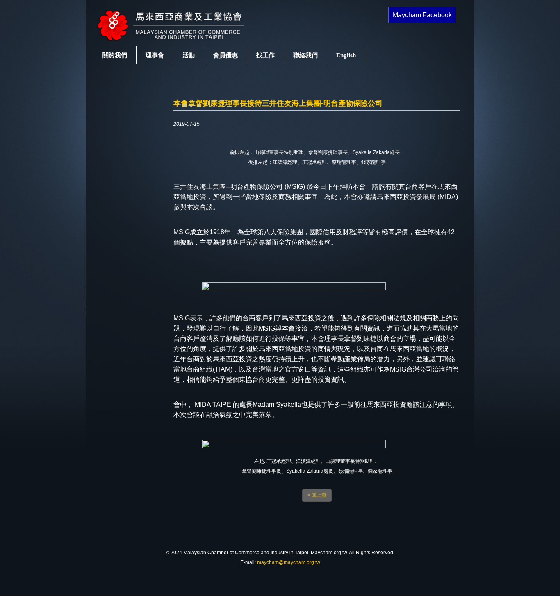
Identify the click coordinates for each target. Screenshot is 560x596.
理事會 (155, 55)
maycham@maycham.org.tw (288, 562)
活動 (188, 55)
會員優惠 (225, 55)
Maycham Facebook (422, 14)
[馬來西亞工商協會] (180, 41)
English (346, 55)
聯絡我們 (305, 55)
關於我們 (114, 55)
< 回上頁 (316, 495)
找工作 (265, 55)
